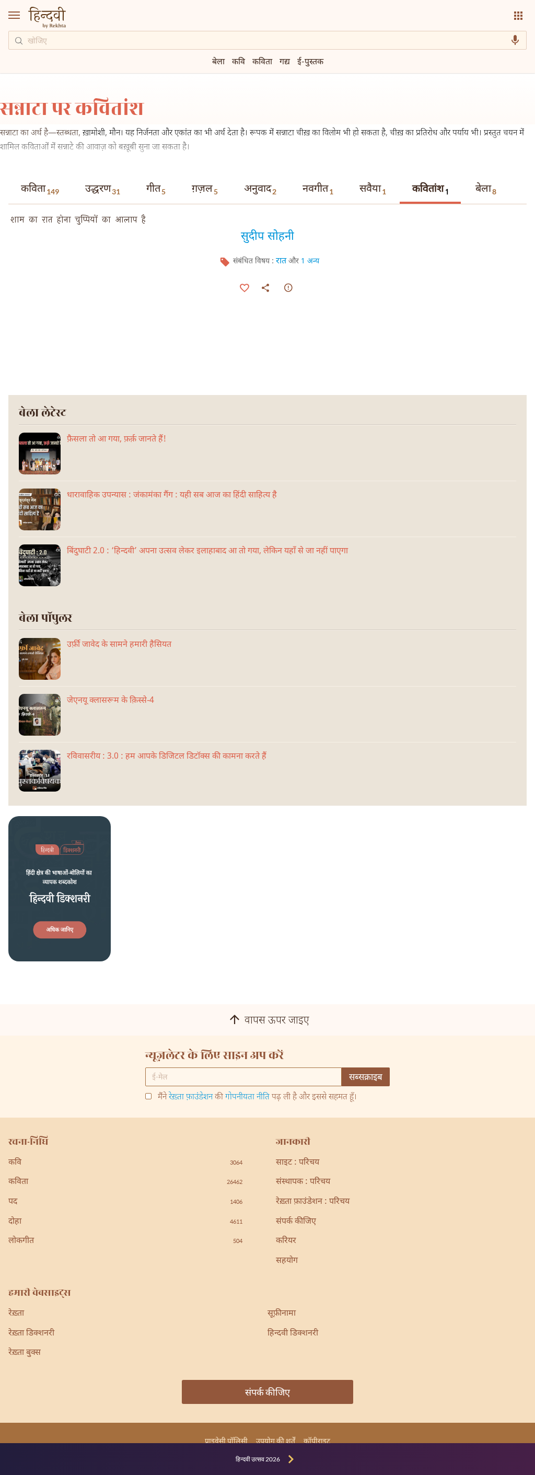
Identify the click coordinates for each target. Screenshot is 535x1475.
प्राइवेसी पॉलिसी (226, 1440)
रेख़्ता (16, 1313)
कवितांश (430, 190)
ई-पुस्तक (310, 61)
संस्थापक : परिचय (303, 1182)
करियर (286, 1241)
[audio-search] (515, 40)
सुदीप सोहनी (267, 236)
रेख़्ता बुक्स (24, 1353)
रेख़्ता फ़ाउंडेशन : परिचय (313, 1202)
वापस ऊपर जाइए (277, 1021)
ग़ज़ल (205, 189)
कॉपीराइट (317, 1440)
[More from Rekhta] (518, 16)
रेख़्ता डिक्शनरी (31, 1333)
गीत (156, 189)
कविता (40, 189)
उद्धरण (102, 189)
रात (281, 261)
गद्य (285, 61)
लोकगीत (125, 1241)
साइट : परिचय (297, 1162)
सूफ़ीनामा (282, 1313)
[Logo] (47, 18)
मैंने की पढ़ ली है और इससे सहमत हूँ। (257, 1098)
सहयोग (287, 1261)
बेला (485, 189)
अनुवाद (260, 189)
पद (125, 1202)
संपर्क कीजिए (296, 1221)
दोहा (125, 1221)
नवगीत (318, 189)
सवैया (372, 189)
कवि (238, 61)
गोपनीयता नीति (247, 1097)
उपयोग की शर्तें (275, 1440)
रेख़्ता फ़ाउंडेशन (191, 1097)
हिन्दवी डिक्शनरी (293, 1333)
